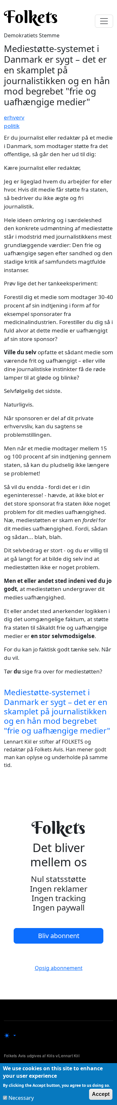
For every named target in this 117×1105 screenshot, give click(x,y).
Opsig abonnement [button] (59, 968)
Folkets (31, 17)
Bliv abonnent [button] (58, 935)
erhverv (14, 117)
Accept (101, 1094)
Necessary (21, 1097)
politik (12, 126)
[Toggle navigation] (104, 21)
